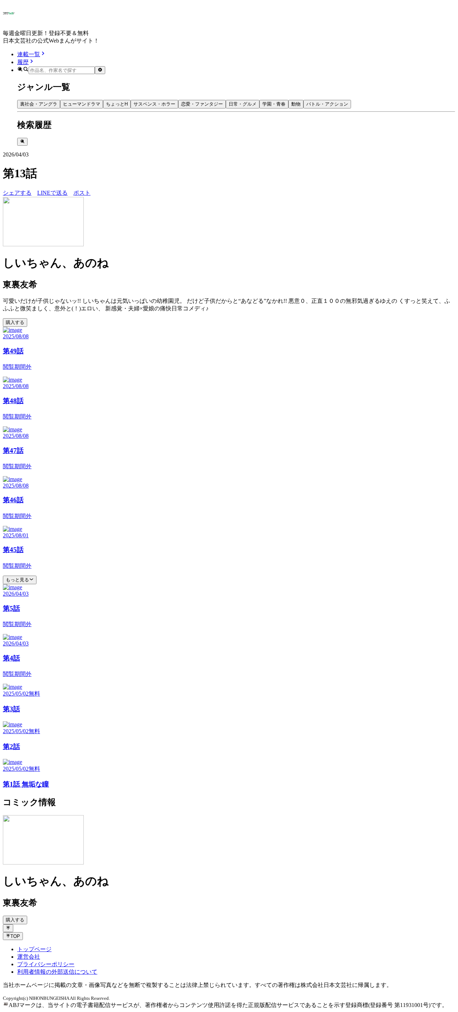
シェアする (17, 193)
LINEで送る (52, 193)
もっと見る (17, 579)
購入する (15, 322)
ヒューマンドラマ (81, 104)
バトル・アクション (327, 104)
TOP (15, 936)
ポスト (82, 193)
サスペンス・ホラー (154, 104)
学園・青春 (274, 104)
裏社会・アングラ (38, 104)
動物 (296, 104)
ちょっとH (117, 104)
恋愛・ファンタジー (202, 104)
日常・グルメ (243, 104)
